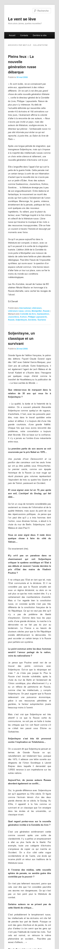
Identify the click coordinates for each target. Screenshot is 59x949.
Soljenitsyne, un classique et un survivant (21, 338)
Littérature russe (16, 310)
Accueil (12, 35)
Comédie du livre (28, 313)
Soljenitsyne (21, 319)
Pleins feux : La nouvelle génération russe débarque (22, 64)
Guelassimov (43, 313)
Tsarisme (41, 319)
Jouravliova (13, 316)
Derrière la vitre (40, 35)
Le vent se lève (22, 19)
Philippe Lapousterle (37, 316)
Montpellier (37, 310)
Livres (28, 310)
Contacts (24, 35)
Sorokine (32, 319)
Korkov (23, 316)
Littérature (37, 307)
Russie (46, 310)
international (25, 307)
